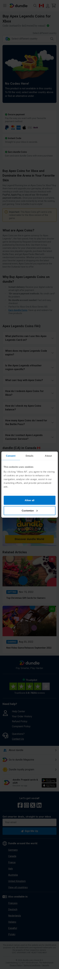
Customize (28, 510)
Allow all (29, 500)
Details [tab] (29, 455)
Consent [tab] (10, 455)
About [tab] (48, 455)
